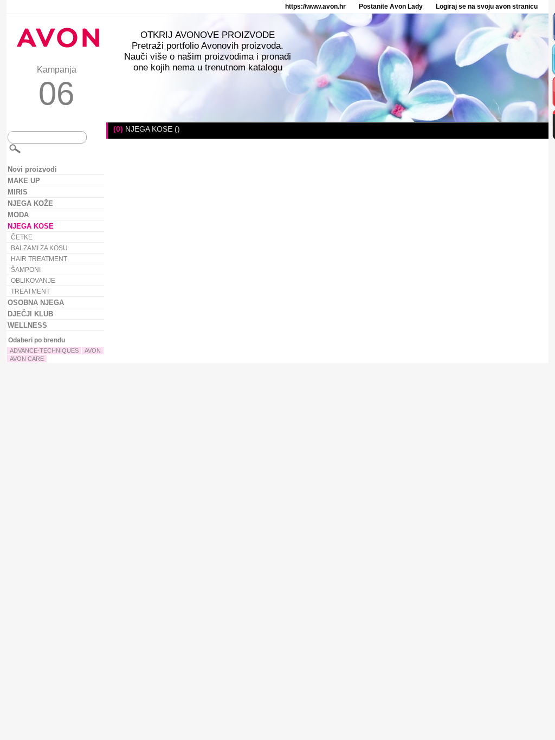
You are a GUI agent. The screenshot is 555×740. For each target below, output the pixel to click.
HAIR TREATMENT (39, 259)
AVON (93, 350)
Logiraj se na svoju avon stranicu (487, 6)
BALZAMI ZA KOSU (39, 248)
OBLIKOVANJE (33, 280)
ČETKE (22, 237)
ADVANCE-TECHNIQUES (44, 350)
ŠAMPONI (26, 270)
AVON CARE (27, 358)
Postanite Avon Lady (391, 6)
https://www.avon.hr (315, 6)
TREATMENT (30, 291)
